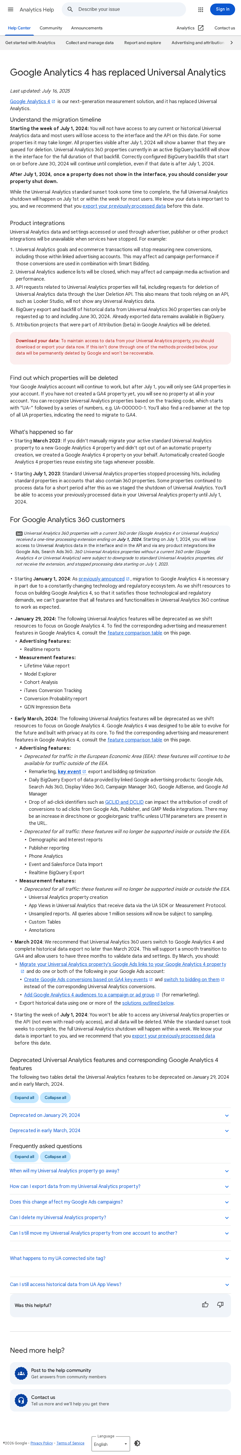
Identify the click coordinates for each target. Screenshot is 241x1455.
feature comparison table (135, 633)
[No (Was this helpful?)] (220, 1305)
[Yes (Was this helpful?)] (205, 1305)
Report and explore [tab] (142, 42)
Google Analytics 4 (30, 102)
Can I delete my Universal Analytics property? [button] (58, 1218)
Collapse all (55, 1097)
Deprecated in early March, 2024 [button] (45, 1131)
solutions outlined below (147, 1003)
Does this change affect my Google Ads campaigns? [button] (66, 1202)
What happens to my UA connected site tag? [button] (58, 1258)
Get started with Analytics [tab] (30, 42)
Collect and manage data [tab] (90, 42)
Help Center (19, 28)
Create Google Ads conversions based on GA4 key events (86, 980)
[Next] (229, 43)
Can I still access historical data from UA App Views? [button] (65, 1285)
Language (106, 1436)
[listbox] (110, 1443)
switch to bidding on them (192, 980)
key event (69, 772)
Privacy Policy (42, 1443)
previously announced (102, 579)
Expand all (24, 1097)
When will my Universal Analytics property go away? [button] (64, 1171)
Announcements (87, 28)
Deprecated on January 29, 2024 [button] (45, 1115)
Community (51, 28)
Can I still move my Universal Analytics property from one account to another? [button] (93, 1233)
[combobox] (132, 9)
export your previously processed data (124, 206)
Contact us (225, 28)
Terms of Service (70, 1443)
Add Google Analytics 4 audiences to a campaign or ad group (89, 995)
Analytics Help (37, 9)
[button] (11, 9)
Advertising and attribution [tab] (198, 42)
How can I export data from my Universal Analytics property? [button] (75, 1186)
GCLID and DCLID (124, 802)
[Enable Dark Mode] (137, 1443)
